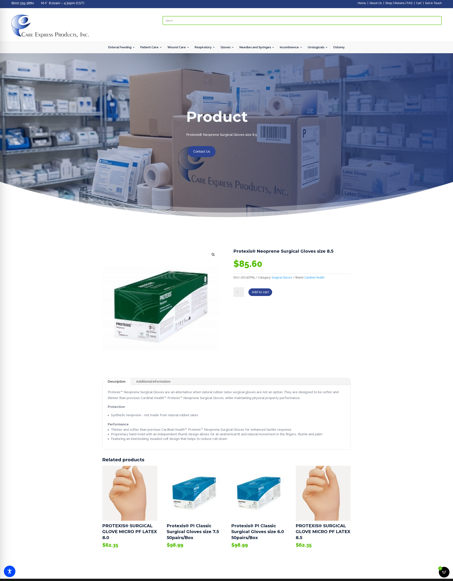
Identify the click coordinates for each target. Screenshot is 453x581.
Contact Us (201, 151)
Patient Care (149, 47)
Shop (388, 3)
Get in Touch (433, 3)
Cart (419, 3)
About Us (375, 3)
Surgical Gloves (282, 277)
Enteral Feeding (119, 47)
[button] (213, 254)
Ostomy (339, 47)
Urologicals (316, 47)
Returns (399, 3)
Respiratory (203, 47)
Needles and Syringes (255, 47)
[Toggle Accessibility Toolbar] (10, 571)
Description (116, 381)
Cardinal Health (314, 277)
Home (362, 3)
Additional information (153, 381)
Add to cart (260, 292)
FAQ (409, 3)
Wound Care (176, 47)
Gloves (225, 47)
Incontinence (289, 47)
